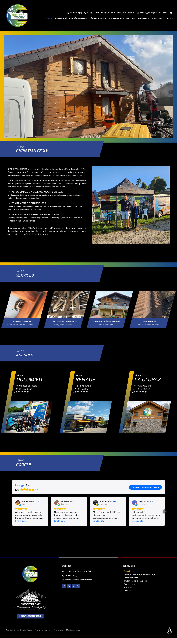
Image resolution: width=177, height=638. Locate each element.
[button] (93, 205)
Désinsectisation (98, 18)
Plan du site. (58, 630)
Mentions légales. (73, 630)
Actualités (157, 18)
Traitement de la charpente (121, 18)
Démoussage (143, 18)
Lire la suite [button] (21, 521)
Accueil (48, 18)
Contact (169, 18)
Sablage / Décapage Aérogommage (71, 18)
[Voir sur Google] (17, 502)
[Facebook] (171, 13)
